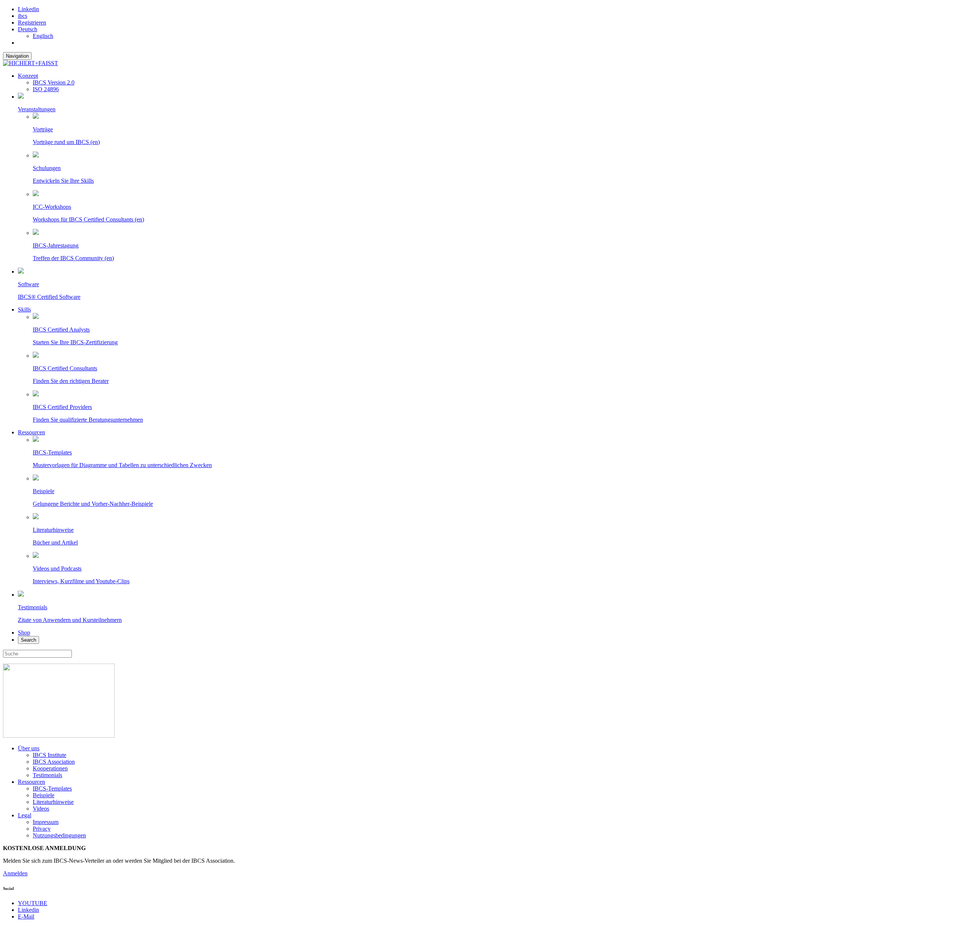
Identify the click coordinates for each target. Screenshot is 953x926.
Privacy (42, 829)
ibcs (22, 16)
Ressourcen (31, 432)
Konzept (28, 76)
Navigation (17, 56)
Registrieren (32, 22)
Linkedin (28, 9)
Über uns (28, 748)
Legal (24, 815)
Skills (24, 309)
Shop (24, 632)
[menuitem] (27, 29)
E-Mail (26, 916)
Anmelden (15, 873)
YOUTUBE (32, 903)
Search (28, 640)
